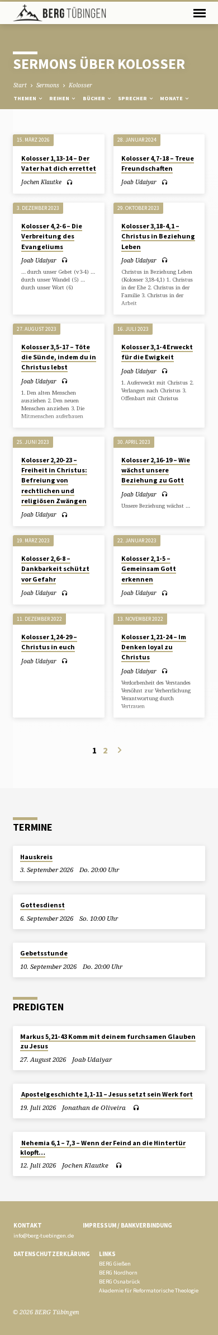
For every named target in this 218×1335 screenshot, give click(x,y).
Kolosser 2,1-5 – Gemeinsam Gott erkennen (148, 568)
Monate (172, 98)
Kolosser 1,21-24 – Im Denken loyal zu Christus (153, 647)
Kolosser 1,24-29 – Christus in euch (49, 642)
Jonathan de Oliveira (94, 1107)
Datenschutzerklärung (51, 1254)
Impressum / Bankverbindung (127, 1225)
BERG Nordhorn (118, 1272)
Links (107, 1254)
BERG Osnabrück (119, 1281)
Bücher (94, 98)
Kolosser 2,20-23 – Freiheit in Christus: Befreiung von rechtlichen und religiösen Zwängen (54, 480)
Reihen (59, 98)
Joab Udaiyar (139, 182)
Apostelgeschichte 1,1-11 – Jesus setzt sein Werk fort (106, 1094)
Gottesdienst (42, 905)
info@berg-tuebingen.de (43, 1235)
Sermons (47, 85)
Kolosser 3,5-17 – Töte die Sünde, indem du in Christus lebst (58, 357)
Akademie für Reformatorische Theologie (148, 1290)
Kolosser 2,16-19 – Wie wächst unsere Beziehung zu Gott (155, 470)
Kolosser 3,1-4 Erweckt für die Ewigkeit (157, 352)
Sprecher (133, 98)
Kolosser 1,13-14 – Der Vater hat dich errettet (58, 163)
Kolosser (80, 85)
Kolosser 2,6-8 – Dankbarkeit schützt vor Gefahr (55, 568)
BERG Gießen (115, 1263)
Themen (25, 98)
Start (20, 85)
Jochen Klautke (41, 182)
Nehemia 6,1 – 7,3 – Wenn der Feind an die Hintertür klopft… (103, 1147)
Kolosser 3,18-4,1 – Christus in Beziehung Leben (158, 236)
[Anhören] (70, 182)
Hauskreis (36, 856)
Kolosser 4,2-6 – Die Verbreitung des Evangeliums (51, 236)
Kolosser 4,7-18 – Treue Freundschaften (157, 163)
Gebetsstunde (44, 953)
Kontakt (27, 1225)
